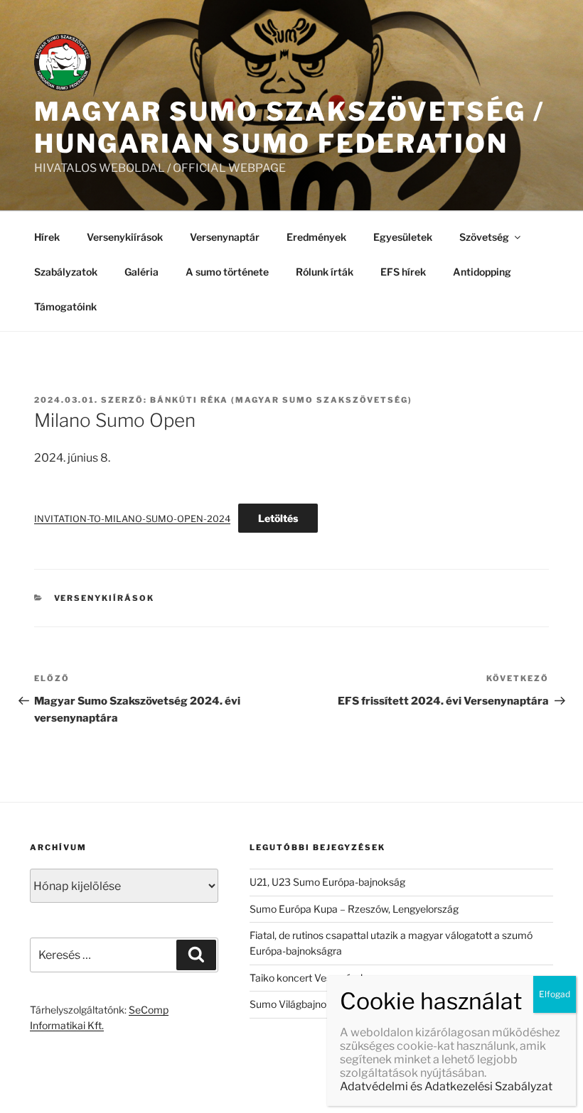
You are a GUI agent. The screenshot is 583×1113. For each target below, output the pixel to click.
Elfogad (554, 994)
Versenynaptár (225, 237)
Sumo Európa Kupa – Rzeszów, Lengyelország (354, 909)
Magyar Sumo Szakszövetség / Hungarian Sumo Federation (289, 127)
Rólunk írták (324, 272)
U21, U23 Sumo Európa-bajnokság (327, 882)
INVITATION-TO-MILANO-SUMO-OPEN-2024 (132, 519)
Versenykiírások (125, 237)
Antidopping (482, 272)
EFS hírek (403, 272)
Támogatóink (65, 306)
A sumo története (227, 272)
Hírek (47, 237)
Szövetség (484, 237)
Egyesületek (402, 237)
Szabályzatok (65, 272)
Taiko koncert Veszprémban (314, 978)
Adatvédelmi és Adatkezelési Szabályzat (446, 1086)
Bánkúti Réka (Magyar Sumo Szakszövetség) (281, 400)
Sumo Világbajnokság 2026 (312, 1004)
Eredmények (316, 237)
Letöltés (278, 518)
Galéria (141, 272)
